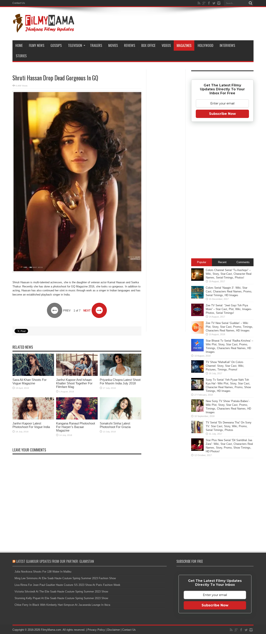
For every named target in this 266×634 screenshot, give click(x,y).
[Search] (250, 3)
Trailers (96, 45)
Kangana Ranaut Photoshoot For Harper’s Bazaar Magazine (75, 427)
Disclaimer (113, 629)
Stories (21, 55)
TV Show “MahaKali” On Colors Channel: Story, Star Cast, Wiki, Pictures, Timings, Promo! (225, 366)
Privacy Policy (96, 629)
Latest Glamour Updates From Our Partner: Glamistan (55, 561)
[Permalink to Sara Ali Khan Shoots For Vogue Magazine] (33, 374)
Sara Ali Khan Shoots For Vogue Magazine (29, 381)
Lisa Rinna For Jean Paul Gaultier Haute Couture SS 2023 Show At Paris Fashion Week (67, 584)
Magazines (184, 45)
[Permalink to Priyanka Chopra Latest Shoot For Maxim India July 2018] (120, 374)
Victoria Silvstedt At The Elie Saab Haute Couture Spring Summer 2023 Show (61, 591)
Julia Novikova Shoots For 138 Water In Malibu (43, 571)
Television (75, 45)
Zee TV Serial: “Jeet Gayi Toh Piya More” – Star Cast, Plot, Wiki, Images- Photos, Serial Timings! (229, 309)
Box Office (148, 45)
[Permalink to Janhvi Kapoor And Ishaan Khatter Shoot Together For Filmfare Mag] (77, 374)
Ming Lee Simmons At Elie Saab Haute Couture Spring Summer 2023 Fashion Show (65, 578)
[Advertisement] (165, 136)
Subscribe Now (222, 114)
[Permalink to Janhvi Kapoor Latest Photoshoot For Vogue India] (33, 418)
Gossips (56, 45)
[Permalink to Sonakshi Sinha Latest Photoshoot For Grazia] (120, 418)
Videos (166, 45)
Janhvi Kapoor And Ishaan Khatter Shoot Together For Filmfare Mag (74, 383)
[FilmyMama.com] (43, 30)
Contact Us (18, 3)
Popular (201, 262)
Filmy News (36, 45)
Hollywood (205, 45)
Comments (243, 262)
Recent (222, 262)
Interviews (227, 45)
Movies (113, 45)
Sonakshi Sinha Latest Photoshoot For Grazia (115, 425)
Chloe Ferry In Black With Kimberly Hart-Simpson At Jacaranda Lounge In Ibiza (62, 604)
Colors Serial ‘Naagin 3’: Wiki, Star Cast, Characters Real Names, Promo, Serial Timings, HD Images (229, 291)
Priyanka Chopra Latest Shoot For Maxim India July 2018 (120, 381)
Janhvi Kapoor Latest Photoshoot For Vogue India (31, 425)
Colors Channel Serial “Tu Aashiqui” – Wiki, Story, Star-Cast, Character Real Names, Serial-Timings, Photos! (228, 274)
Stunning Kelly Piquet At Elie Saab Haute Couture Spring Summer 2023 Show (61, 598)
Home (19, 45)
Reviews (129, 45)
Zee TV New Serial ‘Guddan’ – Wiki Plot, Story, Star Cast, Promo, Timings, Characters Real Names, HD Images (229, 326)
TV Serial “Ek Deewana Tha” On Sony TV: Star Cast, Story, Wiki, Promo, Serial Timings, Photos (228, 426)
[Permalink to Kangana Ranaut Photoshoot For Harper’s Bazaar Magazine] (77, 418)
